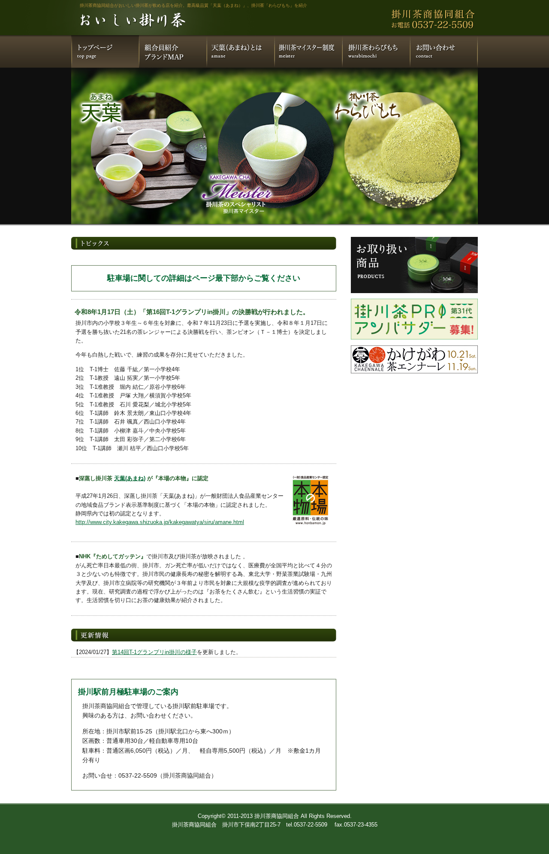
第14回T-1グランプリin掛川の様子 (154, 652)
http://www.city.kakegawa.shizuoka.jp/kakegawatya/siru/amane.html (159, 522)
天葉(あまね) (129, 478)
